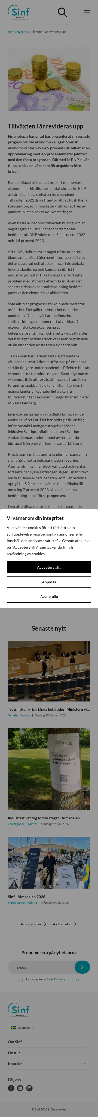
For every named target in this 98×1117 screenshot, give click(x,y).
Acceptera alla (49, 567)
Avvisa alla (49, 596)
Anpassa (49, 582)
